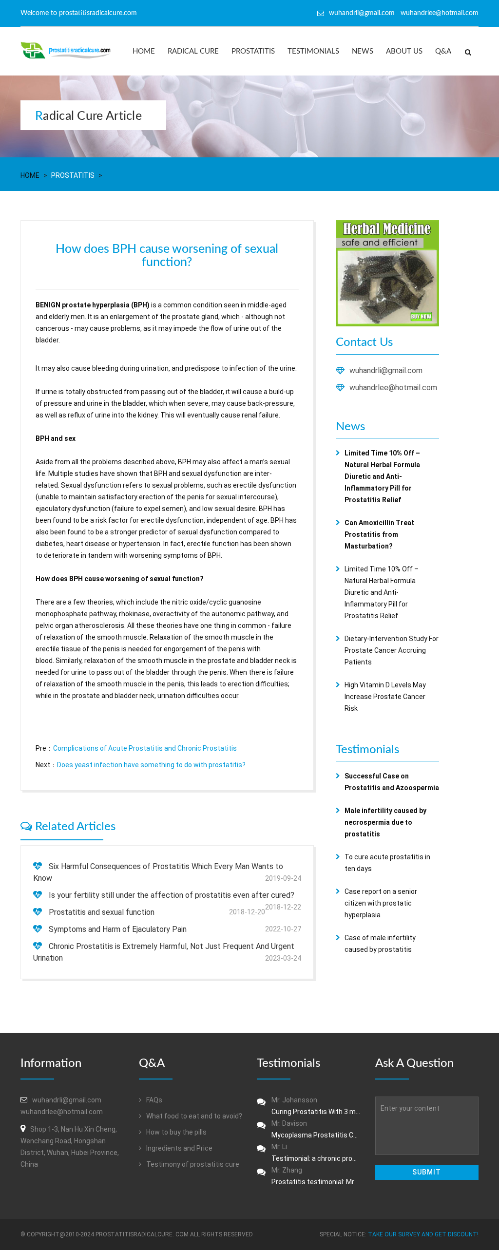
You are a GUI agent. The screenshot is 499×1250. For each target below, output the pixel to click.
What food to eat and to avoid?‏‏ (193, 1116)
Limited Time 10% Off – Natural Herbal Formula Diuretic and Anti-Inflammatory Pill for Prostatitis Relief (382, 592)
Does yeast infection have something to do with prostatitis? (151, 765)
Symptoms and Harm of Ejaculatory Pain (118, 929)
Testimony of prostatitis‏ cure (192, 1164)
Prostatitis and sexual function (101, 912)
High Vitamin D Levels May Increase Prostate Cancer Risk (385, 696)
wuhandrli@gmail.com (385, 370)
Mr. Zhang (316, 1176)
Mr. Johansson (316, 1106)
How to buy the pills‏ (176, 1132)
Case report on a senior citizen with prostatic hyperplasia (381, 903)
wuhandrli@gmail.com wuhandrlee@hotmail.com (404, 13)
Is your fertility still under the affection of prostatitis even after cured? (171, 895)
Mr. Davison (316, 1129)
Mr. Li (316, 1152)
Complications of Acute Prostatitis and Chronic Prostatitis (145, 748)
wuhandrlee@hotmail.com (393, 387)
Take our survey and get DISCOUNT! (423, 1234)
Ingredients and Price (178, 1148)
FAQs (153, 1100)
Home (144, 51)
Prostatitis (253, 51)
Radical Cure (193, 51)
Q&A (443, 51)
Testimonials (313, 51)
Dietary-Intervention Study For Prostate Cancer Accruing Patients (392, 650)
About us (404, 51)
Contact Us (364, 342)
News (362, 51)
